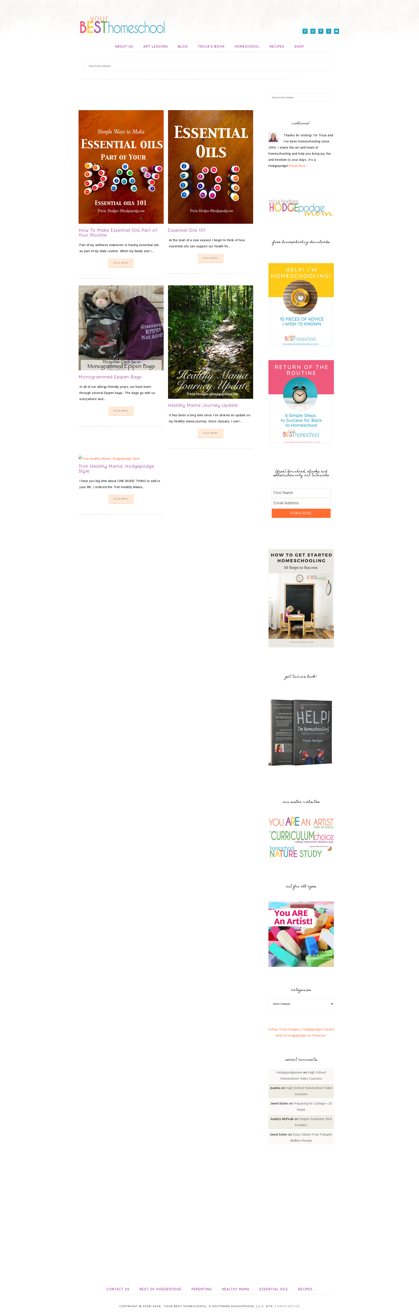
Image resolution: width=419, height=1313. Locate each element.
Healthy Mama (235, 1289)
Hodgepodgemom (289, 1072)
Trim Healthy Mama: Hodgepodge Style (116, 468)
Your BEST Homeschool (122, 23)
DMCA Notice (288, 1306)
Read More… (299, 166)
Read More (121, 263)
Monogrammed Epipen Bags (110, 377)
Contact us (118, 1289)
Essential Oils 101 (187, 230)
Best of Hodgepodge (161, 1289)
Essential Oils (273, 1289)
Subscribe (301, 513)
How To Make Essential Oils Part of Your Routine (118, 232)
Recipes (305, 1289)
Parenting (202, 1289)
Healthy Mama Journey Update (203, 405)
